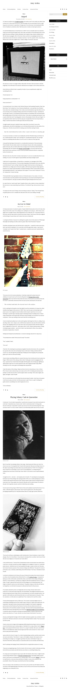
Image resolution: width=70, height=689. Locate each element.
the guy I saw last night (24, 148)
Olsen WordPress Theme (31, 686)
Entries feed (51, 72)
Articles (19, 9)
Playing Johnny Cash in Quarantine (24, 397)
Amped (24, 16)
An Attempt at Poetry (54, 26)
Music (24, 13)
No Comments (28, 19)
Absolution (51, 48)
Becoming (51, 37)
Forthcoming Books (11, 9)
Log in (50, 69)
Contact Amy (25, 9)
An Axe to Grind (24, 204)
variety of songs (33, 577)
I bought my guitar (19, 21)
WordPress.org (52, 77)
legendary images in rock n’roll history (35, 609)
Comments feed (52, 75)
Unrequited (51, 43)
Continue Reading (40, 196)
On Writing (51, 32)
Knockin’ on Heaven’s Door (24, 655)
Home (4, 9)
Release (37, 657)
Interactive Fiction (34, 9)
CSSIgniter (41, 686)
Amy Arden (35, 3)
